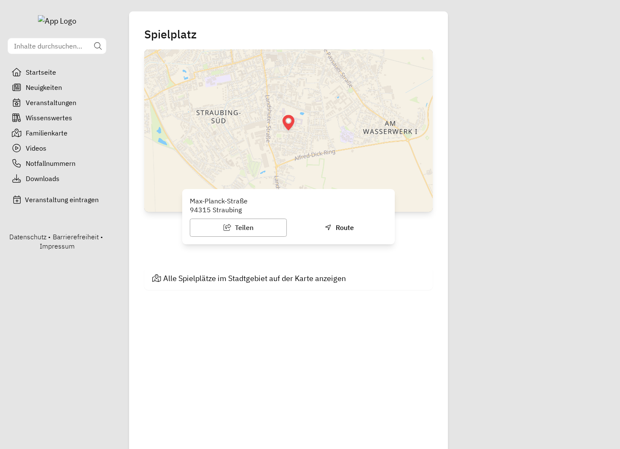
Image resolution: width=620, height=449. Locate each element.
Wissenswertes (49, 118)
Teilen (243, 227)
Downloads (42, 178)
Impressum (57, 246)
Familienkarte (46, 133)
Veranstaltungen (51, 102)
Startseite (41, 72)
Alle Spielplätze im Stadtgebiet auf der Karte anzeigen (254, 278)
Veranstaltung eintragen (62, 199)
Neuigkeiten (44, 87)
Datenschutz (27, 237)
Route (344, 227)
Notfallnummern (50, 163)
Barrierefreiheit (76, 237)
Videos (36, 148)
